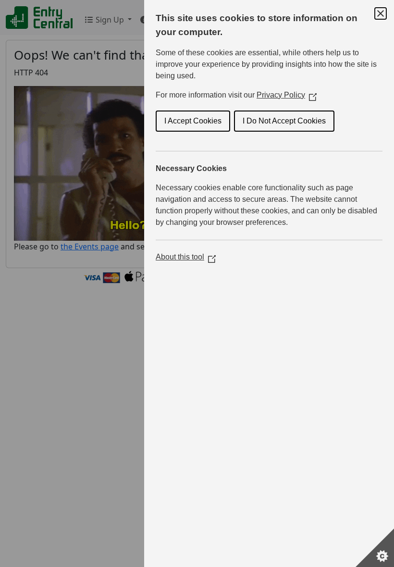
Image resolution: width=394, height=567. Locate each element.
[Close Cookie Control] (380, 13)
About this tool (186, 257)
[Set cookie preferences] (375, 548)
